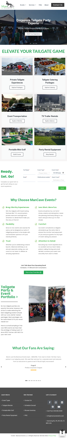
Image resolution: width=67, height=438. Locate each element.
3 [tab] (29, 380)
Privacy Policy (52, 435)
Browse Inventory (30, 410)
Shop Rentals (50, 154)
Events (22, 5)
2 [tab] (27, 380)
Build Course (17, 154)
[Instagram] (56, 402)
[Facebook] (50, 402)
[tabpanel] (33, 366)
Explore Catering (50, 87)
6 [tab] (34, 380)
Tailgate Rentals (7, 405)
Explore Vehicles (17, 121)
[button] (2, 27)
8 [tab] (38, 380)
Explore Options (50, 121)
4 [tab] (31, 380)
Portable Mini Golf (8, 410)
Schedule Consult (30, 405)
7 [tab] (36, 380)
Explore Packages (17, 87)
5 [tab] (33, 380)
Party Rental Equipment (9, 415)
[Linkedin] (62, 402)
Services (32, 5)
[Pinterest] (53, 407)
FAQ (40, 5)
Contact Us (57, 5)
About (46, 5)
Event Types (6, 400)
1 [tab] (26, 380)
